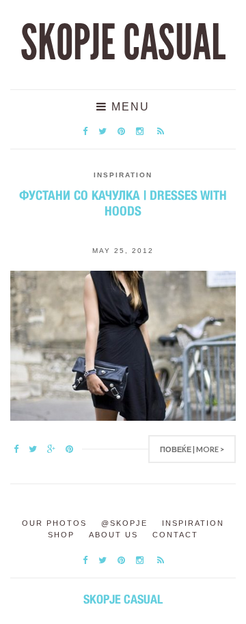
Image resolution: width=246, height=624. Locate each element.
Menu (128, 107)
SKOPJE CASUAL (123, 43)
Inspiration (123, 175)
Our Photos (54, 523)
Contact (175, 535)
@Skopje (124, 523)
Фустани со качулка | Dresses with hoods (123, 203)
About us (113, 535)
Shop (61, 535)
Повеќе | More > (192, 449)
